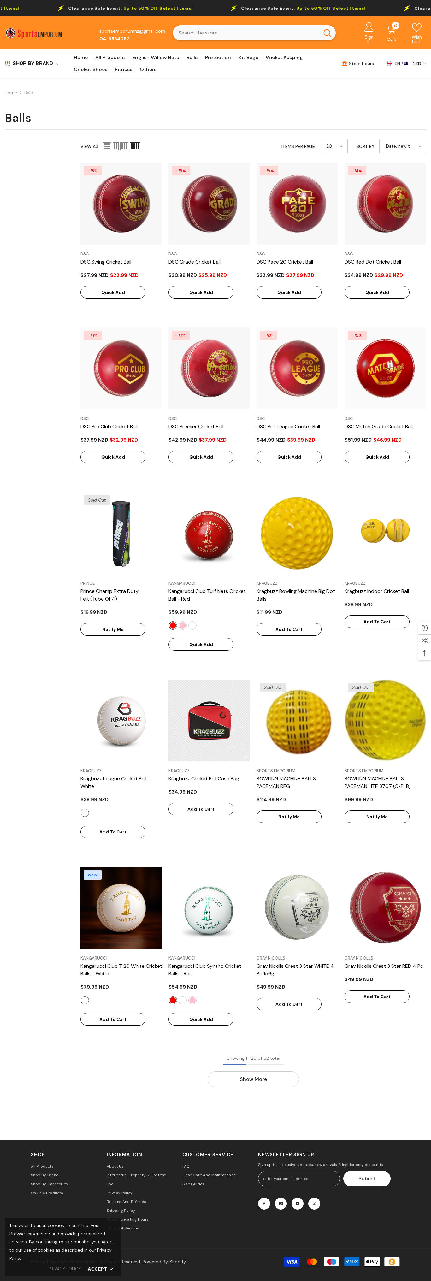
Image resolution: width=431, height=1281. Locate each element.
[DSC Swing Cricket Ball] (121, 204)
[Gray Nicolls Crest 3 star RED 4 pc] (385, 908)
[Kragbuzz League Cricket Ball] (121, 720)
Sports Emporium (276, 770)
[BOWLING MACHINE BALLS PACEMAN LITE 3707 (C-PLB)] (385, 720)
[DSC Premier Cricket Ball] (209, 368)
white (192, 625)
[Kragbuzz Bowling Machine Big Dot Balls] (297, 533)
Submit (367, 1178)
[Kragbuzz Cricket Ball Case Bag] (209, 720)
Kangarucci (181, 583)
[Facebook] (264, 1204)
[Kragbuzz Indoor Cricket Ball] (385, 533)
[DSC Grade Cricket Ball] (209, 204)
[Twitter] (314, 1204)
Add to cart (289, 629)
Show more (253, 1079)
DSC (84, 254)
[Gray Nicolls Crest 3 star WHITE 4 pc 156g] (297, 908)
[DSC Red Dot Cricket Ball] (385, 204)
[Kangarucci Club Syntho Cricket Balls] (209, 908)
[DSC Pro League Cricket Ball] (297, 368)
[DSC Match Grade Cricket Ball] (385, 368)
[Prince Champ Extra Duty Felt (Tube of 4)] (121, 533)
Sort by (366, 146)
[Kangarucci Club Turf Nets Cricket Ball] (209, 533)
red (173, 625)
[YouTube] (298, 1204)
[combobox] (246, 32)
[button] (107, 146)
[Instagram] (281, 1204)
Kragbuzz (267, 583)
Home (11, 92)
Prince (87, 583)
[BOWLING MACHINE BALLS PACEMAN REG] (297, 720)
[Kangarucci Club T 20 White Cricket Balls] (121, 908)
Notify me (113, 629)
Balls (28, 92)
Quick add (113, 292)
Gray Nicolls (271, 958)
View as (89, 146)
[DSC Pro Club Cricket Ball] (121, 368)
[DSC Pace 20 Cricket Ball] (297, 204)
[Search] (254, 32)
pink (183, 625)
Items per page (298, 146)
